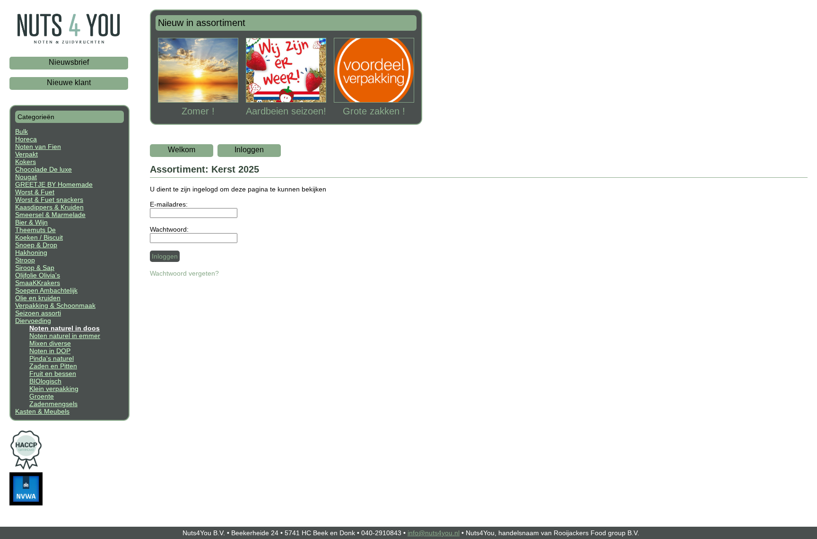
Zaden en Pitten (53, 366)
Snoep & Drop (36, 245)
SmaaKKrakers (37, 283)
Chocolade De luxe (43, 169)
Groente (41, 396)
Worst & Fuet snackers (49, 199)
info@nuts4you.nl (434, 533)
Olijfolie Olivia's (37, 275)
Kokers (25, 161)
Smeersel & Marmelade (50, 214)
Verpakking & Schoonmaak (55, 305)
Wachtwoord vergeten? (184, 273)
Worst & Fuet (34, 192)
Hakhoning (31, 252)
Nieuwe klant (69, 82)
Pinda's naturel (51, 358)
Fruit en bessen (52, 373)
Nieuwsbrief (69, 62)
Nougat (26, 177)
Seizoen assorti (38, 313)
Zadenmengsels (53, 404)
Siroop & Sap (34, 267)
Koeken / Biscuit (39, 237)
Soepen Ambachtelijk (46, 290)
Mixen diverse (50, 343)
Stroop (25, 260)
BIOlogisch (45, 381)
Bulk (21, 131)
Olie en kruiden (38, 298)
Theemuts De (35, 230)
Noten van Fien (38, 146)
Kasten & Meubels (42, 411)
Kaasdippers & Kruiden (49, 207)
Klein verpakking (53, 388)
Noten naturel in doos (64, 328)
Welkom (181, 150)
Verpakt (26, 154)
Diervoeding (33, 320)
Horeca (26, 139)
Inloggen (249, 150)
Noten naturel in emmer (64, 335)
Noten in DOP (49, 351)
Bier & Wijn (31, 222)
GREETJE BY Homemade (54, 184)
